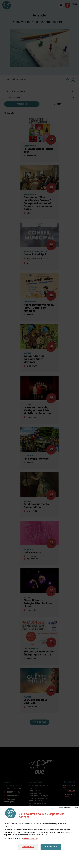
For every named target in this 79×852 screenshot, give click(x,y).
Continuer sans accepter (68, 808)
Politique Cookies (30, 838)
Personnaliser (28, 847)
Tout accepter (50, 847)
